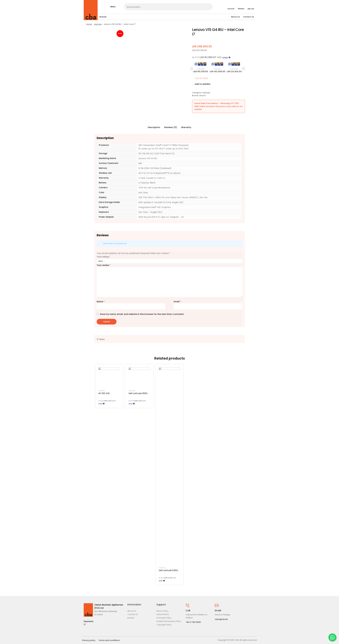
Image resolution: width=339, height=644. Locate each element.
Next (243, 68)
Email (177, 301)
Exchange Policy (164, 617)
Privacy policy (88, 640)
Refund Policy (163, 614)
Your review (104, 265)
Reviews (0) (170, 127)
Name (101, 301)
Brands (103, 16)
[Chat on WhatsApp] (332, 637)
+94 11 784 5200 (193, 622)
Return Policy (162, 611)
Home (89, 24)
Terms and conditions (109, 640)
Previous (191, 68)
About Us (235, 16)
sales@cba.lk (221, 619)
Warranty (186, 127)
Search (209, 7)
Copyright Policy (164, 624)
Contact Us (248, 16)
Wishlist (241, 9)
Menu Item (86, 631)
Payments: (89, 621)
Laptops (98, 24)
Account (231, 9)
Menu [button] (112, 6)
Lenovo (202, 95)
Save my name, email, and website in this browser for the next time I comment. (142, 314)
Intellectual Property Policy (169, 621)
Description (154, 127)
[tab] (154, 127)
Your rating (103, 256)
